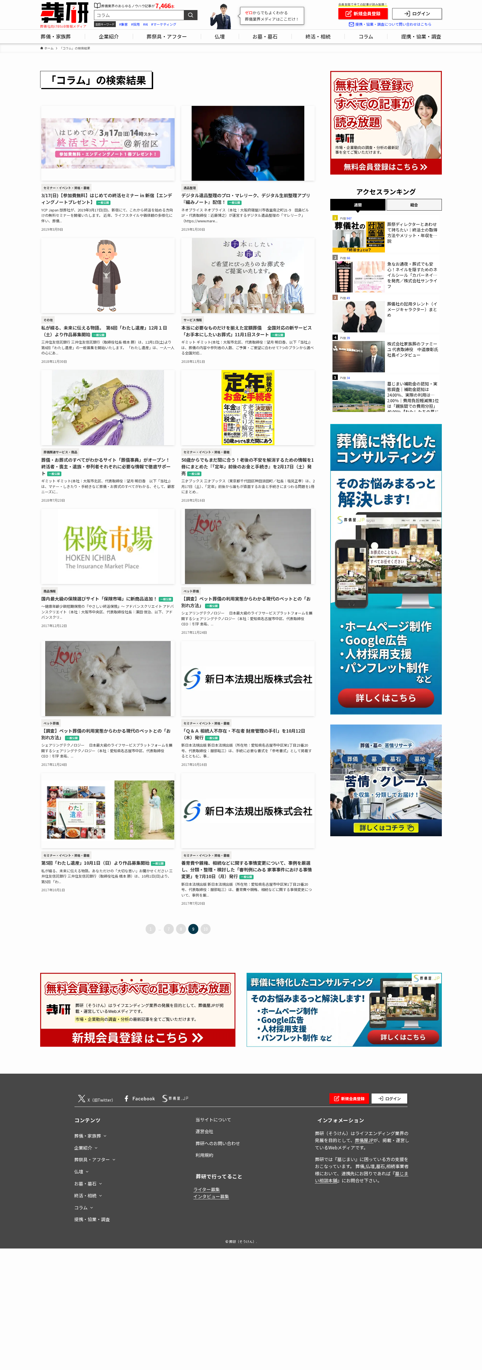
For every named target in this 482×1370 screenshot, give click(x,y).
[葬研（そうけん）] (64, 12)
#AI (145, 24)
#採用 (135, 24)
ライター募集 (206, 1189)
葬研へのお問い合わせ (218, 1143)
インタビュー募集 (211, 1196)
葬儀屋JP (364, 1140)
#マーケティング (163, 24)
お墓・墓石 (85, 1183)
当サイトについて (213, 1119)
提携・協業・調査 (92, 1219)
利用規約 (204, 1155)
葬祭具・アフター (92, 1159)
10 (205, 929)
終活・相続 (85, 1195)
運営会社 (204, 1131)
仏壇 (78, 1171)
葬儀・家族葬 (87, 1135)
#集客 (123, 24)
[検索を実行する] (190, 15)
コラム (81, 1207)
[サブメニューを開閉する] (105, 1134)
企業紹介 (83, 1147)
